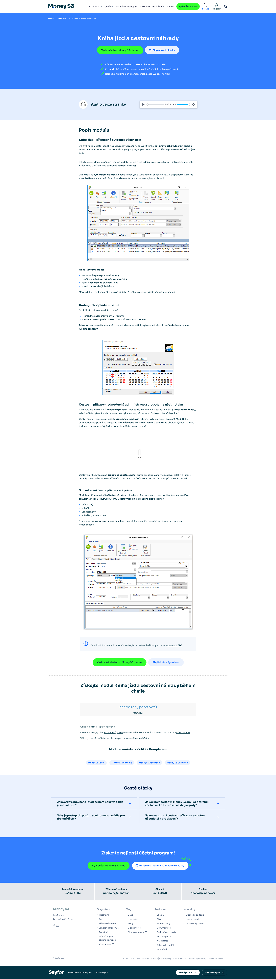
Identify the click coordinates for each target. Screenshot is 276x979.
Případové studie (107, 923)
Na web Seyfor (212, 972)
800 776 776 (183, 732)
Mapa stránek (129, 958)
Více (169, 6)
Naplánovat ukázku (164, 50)
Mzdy (130, 923)
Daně (130, 915)
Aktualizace (162, 940)
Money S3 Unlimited (177, 762)
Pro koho (145, 6)
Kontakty (189, 909)
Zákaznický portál (113, 732)
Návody (161, 919)
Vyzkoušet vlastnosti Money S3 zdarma (119, 662)
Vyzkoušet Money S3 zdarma (108, 865)
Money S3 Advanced (149, 762)
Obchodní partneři (195, 923)
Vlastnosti (94, 6)
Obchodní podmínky (197, 958)
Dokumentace (164, 928)
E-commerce (134, 928)
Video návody (163, 923)
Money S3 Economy (122, 762)
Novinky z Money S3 (137, 932)
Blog (129, 909)
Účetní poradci (193, 919)
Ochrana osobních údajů (147, 958)
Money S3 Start (142, 738)
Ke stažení (162, 949)
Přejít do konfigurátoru (166, 662)
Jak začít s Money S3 (126, 6)
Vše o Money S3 (106, 944)
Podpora (160, 909)
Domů (51, 18)
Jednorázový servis (166, 932)
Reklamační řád (179, 958)
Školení (160, 915)
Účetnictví (133, 919)
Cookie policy (165, 958)
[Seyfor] (56, 972)
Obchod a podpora (195, 915)
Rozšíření (157, 6)
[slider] (155, 104)
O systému (103, 909)
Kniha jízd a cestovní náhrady (84, 18)
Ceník (108, 6)
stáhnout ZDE (174, 645)
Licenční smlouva (215, 958)
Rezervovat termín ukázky (161, 865)
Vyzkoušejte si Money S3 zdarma (120, 50)
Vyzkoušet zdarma (188, 6)
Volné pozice (185, 972)
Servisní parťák (164, 936)
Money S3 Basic (96, 762)
